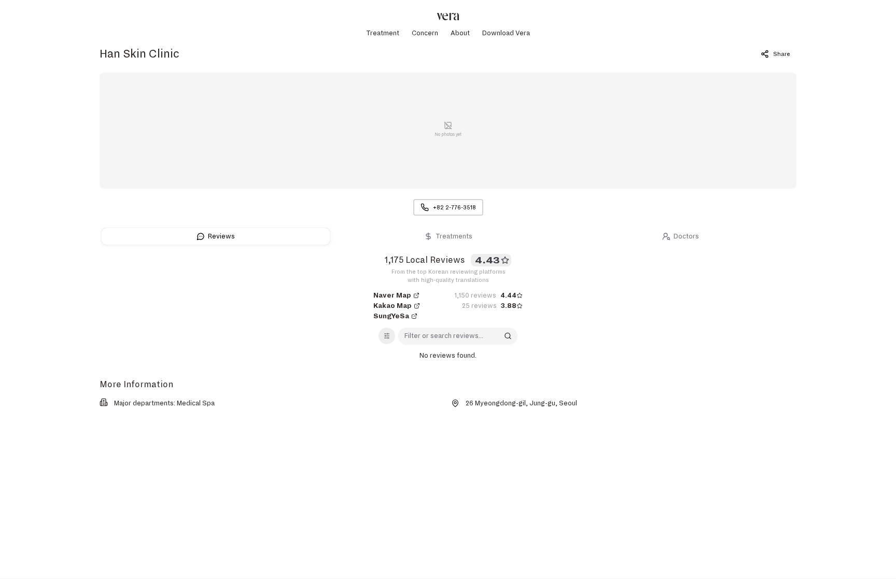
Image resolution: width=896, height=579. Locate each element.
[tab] (216, 236)
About (460, 33)
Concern (425, 33)
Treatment (382, 33)
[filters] (387, 336)
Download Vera (506, 33)
